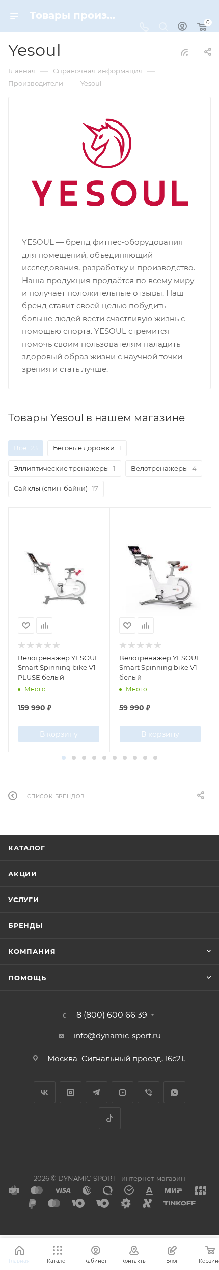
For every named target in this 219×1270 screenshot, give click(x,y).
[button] (64, 757)
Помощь (27, 978)
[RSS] (184, 52)
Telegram (96, 1092)
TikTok (110, 1118)
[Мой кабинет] (182, 28)
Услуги (23, 899)
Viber (148, 1092)
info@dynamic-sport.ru (117, 1035)
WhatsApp (174, 1092)
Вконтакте (45, 1092)
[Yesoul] (110, 165)
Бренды (25, 925)
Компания (32, 951)
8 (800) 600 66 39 (111, 1015)
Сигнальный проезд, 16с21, (134, 1058)
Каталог (26, 848)
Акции (22, 874)
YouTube (122, 1092)
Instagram (70, 1092)
